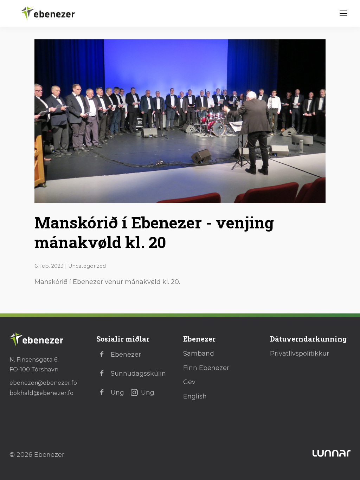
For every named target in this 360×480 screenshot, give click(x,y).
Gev (189, 382)
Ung (117, 392)
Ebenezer (126, 354)
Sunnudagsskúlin (138, 373)
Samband (198, 353)
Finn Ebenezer (206, 368)
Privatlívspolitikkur (299, 353)
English (195, 396)
